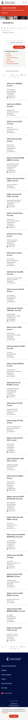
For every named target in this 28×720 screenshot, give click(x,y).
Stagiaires (8, 59)
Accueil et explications (16, 42)
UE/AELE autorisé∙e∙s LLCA (12, 57)
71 (19, 75)
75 (12, 77)
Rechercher (19, 47)
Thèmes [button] (3, 679)
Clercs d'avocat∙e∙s (10, 61)
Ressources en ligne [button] (6, 683)
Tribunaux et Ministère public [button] (8, 666)
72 (22, 75)
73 (24, 75)
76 (15, 77)
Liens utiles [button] (4, 688)
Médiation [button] (3, 670)
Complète (8, 53)
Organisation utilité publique (12, 63)
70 (16, 75)
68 (11, 75)
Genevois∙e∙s (9, 55)
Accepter (13, 716)
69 (14, 75)
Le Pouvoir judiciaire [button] (6, 674)
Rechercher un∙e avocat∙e (8, 32)
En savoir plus (4, 12)
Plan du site (14, 703)
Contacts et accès (8, 693)
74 (10, 77)
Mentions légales (14, 705)
